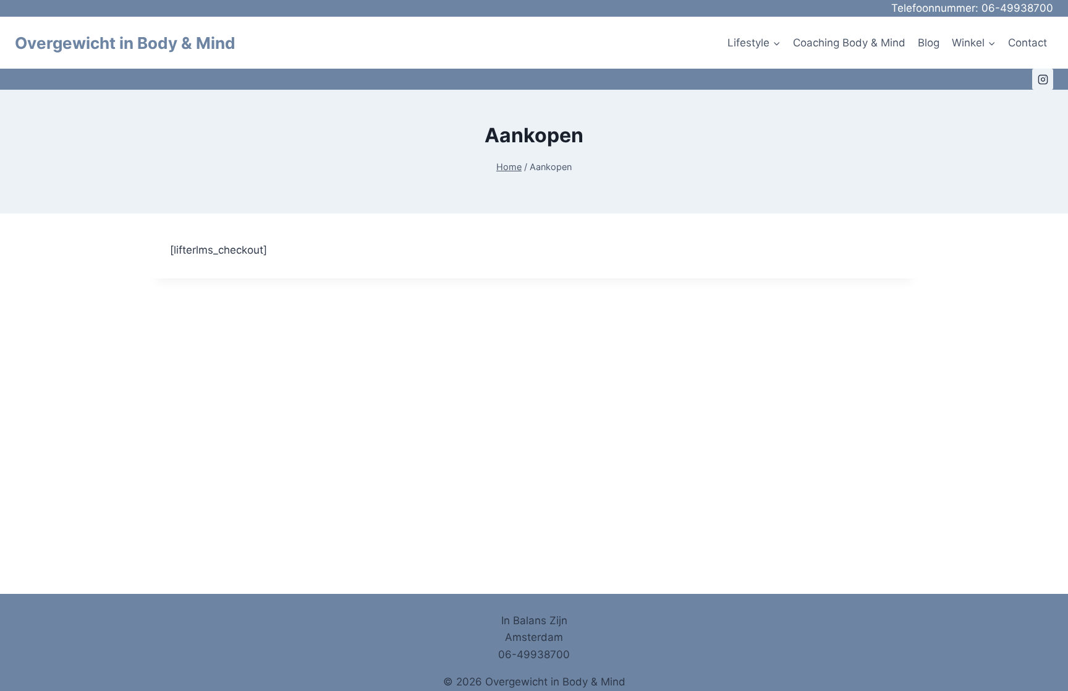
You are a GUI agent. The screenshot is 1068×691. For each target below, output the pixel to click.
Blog (928, 42)
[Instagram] (1042, 79)
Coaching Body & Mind (849, 42)
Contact (1027, 42)
